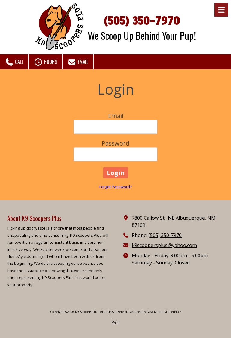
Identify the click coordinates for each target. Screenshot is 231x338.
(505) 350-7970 (142, 20)
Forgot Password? (115, 186)
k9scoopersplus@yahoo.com (164, 245)
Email (82, 61)
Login (115, 321)
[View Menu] (221, 10)
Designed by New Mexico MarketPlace (155, 312)
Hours (50, 61)
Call (18, 61)
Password (115, 143)
